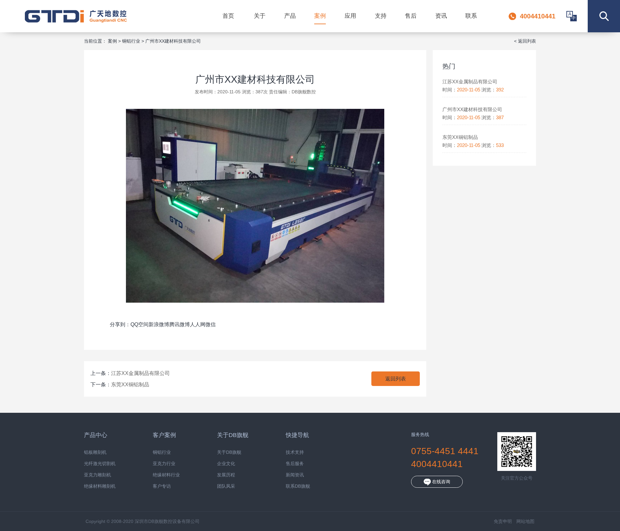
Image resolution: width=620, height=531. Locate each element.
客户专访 (162, 486)
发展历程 (226, 475)
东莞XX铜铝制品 (130, 384)
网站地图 (525, 521)
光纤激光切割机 (100, 463)
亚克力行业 (164, 463)
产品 (290, 16)
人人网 (197, 324)
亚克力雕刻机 (97, 475)
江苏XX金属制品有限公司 (140, 373)
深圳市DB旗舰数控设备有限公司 (76, 16)
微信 (210, 324)
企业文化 (226, 463)
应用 (350, 16)
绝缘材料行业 (166, 475)
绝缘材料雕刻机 (100, 486)
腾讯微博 (179, 324)
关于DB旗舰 (229, 452)
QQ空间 (139, 324)
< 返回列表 (525, 41)
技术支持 (295, 452)
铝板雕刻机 (95, 452)
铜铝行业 (131, 41)
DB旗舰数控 (304, 91)
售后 (411, 16)
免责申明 (503, 521)
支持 (381, 16)
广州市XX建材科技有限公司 (173, 41)
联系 (471, 16)
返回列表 (395, 378)
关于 (259, 16)
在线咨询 (440, 481)
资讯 (441, 16)
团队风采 (226, 486)
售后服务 (295, 463)
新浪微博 (159, 324)
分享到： (120, 324)
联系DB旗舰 (298, 486)
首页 (228, 16)
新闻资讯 (295, 475)
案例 (320, 16)
